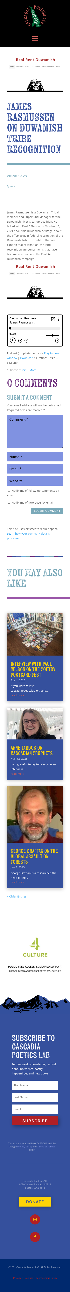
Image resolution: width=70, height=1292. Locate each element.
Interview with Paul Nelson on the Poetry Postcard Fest (33, 669)
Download (26, 358)
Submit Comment (47, 510)
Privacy (17, 1277)
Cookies (29, 1277)
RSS (24, 370)
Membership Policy (46, 1277)
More (33, 370)
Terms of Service (46, 1146)
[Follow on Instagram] (35, 1219)
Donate (35, 1202)
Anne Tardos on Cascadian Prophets (32, 750)
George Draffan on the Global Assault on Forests (34, 856)
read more (17, 695)
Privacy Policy (24, 1146)
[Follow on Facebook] (35, 1237)
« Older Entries (16, 896)
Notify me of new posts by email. (33, 502)
